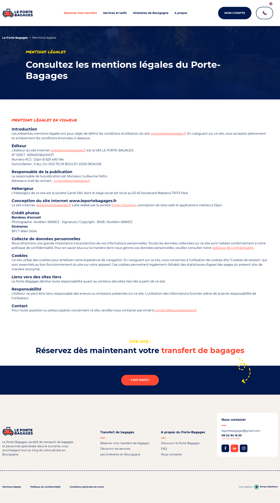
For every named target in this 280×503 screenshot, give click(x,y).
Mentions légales (11, 486)
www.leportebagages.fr (168, 133)
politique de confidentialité (233, 248)
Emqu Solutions (123, 205)
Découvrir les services (115, 448)
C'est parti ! (140, 380)
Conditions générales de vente (87, 486)
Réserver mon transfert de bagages (124, 443)
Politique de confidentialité (45, 486)
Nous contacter (171, 454)
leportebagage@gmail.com (241, 431)
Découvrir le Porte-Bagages (180, 443)
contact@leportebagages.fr (72, 181)
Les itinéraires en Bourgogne (120, 454)
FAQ (164, 448)
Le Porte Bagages (15, 37)
